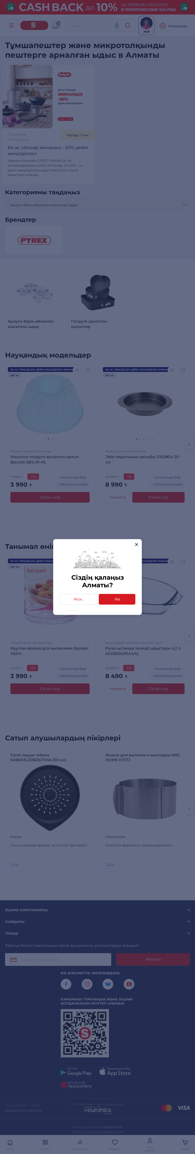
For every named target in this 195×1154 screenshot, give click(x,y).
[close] (136, 544)
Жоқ (78, 599)
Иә (117, 599)
